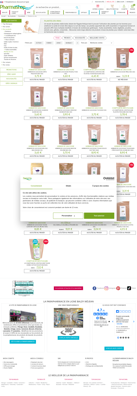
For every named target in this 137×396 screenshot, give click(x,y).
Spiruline (6, 54)
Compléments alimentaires (55, 12)
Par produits (21, 16)
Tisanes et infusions (10, 59)
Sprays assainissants (10, 57)
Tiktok (133, 288)
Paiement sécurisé (36, 362)
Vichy (3, 386)
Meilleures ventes (97, 38)
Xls (90, 386)
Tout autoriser (99, 216)
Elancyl (85, 386)
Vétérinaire (121, 12)
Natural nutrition (117, 384)
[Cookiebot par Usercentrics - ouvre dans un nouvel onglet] (105, 178)
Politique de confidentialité (94, 366)
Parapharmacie (71, 12)
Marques (130, 2)
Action (38, 43)
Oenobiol (86, 384)
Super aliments (8, 55)
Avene (16, 383)
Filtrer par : (29, 43)
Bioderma (44, 383)
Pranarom (121, 388)
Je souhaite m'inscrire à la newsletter (68, 288)
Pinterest (124, 288)
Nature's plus (126, 386)
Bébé (28, 12)
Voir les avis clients (114, 348)
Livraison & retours (37, 364)
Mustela (58, 384)
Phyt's (48, 384)
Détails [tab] (68, 186)
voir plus (119, 323)
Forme (49, 43)
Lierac (98, 384)
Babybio (69, 383)
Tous (57, 38)
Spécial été (110, 2)
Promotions (11, 70)
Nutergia (114, 388)
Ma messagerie (8, 362)
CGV (87, 362)
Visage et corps (15, 12)
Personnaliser (67, 216)
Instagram (112, 288)
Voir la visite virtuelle (68, 338)
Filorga (3, 383)
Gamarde (20, 384)
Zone (58, 43)
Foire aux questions (37, 368)
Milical (92, 384)
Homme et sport (105, 12)
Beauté (4, 12)
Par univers (6, 62)
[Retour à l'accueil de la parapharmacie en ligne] (17, 7)
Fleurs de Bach (9, 40)
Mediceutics (5, 384)
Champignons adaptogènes (12, 33)
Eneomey (13, 384)
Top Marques (7, 24)
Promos (132, 12)
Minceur (94, 12)
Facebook (100, 288)
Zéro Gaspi (120, 2)
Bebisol (76, 383)
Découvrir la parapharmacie (23, 342)
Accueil (3, 16)
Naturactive (132, 383)
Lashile (103, 384)
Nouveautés (99, 2)
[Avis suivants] (133, 321)
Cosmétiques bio (10, 35)
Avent (64, 383)
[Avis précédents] (112, 321)
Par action (6, 27)
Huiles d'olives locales (10, 48)
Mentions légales (91, 364)
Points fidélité (8, 368)
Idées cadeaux (11, 83)
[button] (124, 7)
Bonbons (8, 31)
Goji (5, 46)
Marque (68, 43)
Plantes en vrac (8, 52)
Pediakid (71, 384)
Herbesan (124, 383)
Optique (84, 12)
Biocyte (85, 383)
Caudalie (10, 383)
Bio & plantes (41, 12)
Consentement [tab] (36, 186)
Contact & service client (38, 366)
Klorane (64, 384)
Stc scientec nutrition (95, 383)
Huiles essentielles (11, 50)
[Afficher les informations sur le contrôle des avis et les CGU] (109, 321)
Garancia (22, 383)
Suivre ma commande (10, 364)
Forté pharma (115, 383)
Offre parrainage (9, 366)
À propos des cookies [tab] (100, 186)
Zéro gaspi (11, 74)
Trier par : (84, 43)
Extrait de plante (9, 38)
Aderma (31, 383)
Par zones (6, 65)
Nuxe (39, 384)
